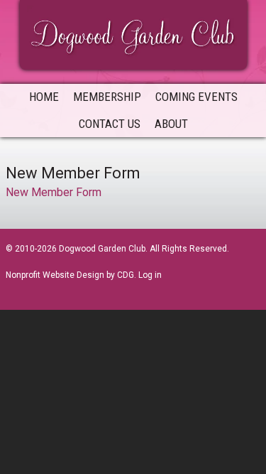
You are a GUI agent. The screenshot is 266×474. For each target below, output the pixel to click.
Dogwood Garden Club (133, 33)
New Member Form (53, 192)
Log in (150, 275)
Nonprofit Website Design (55, 275)
